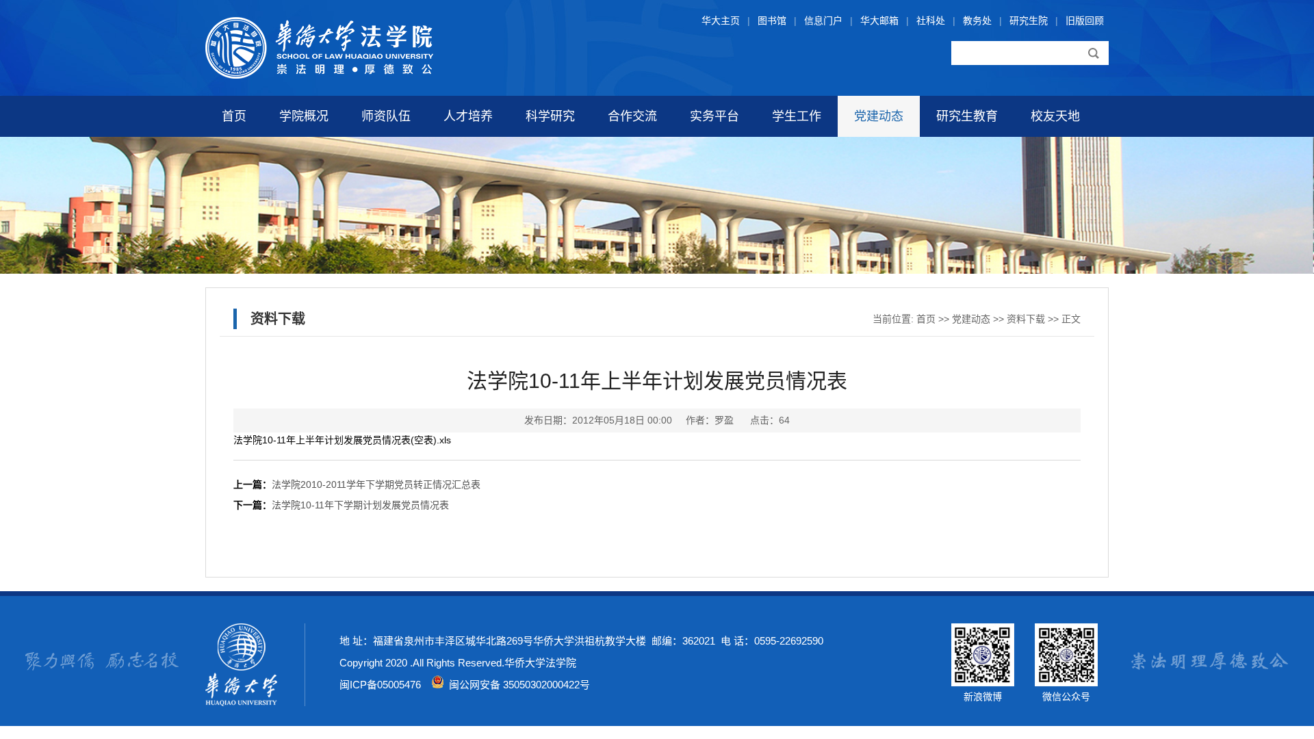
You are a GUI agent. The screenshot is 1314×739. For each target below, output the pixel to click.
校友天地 (1055, 116)
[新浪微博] (982, 682)
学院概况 (303, 116)
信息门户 (823, 20)
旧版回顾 (1085, 20)
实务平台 (714, 116)
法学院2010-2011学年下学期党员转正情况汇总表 (376, 484)
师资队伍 (386, 116)
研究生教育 (967, 116)
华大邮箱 (879, 20)
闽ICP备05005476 (380, 684)
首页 (234, 116)
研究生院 (1028, 20)
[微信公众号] (1066, 682)
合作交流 (632, 116)
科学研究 (550, 116)
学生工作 (796, 116)
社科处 (930, 20)
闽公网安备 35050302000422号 (516, 684)
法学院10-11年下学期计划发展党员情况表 (360, 505)
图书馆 (772, 20)
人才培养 (468, 116)
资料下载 (1026, 318)
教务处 (977, 20)
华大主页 (720, 20)
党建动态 (878, 116)
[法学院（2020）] (319, 75)
